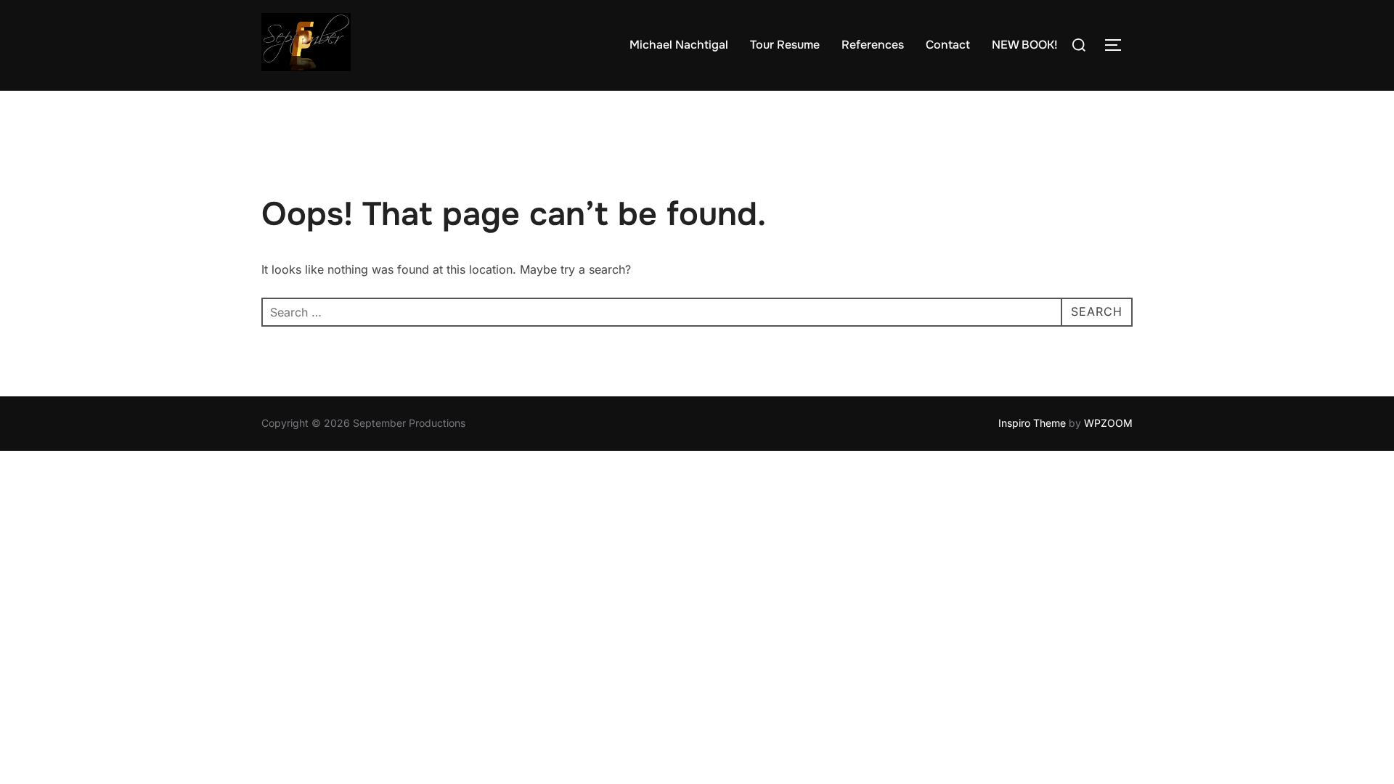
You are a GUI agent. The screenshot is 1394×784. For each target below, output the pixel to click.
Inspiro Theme (1032, 423)
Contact (948, 44)
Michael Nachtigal (678, 44)
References (872, 44)
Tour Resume (785, 44)
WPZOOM (1108, 423)
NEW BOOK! (1025, 44)
